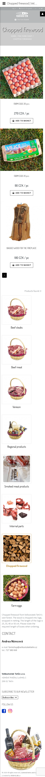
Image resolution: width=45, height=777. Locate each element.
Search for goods (26, 8)
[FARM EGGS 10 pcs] (21, 150)
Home (13, 36)
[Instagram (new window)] (9, 710)
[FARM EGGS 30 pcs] (21, 77)
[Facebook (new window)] (3, 710)
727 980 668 (11, 650)
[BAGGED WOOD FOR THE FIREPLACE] (21, 222)
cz (35, 8)
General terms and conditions (32, 772)
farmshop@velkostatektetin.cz (22, 647)
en (40, 8)
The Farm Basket (23, 19)
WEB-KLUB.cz (15, 775)
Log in (14, 8)
